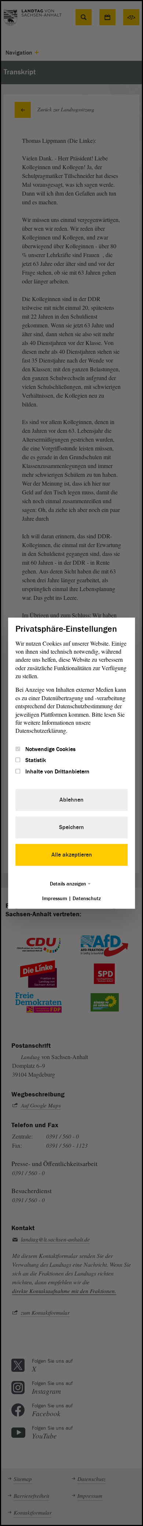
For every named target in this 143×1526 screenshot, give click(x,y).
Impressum (54, 898)
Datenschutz (87, 898)
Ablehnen (71, 799)
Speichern (71, 827)
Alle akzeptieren (71, 854)
